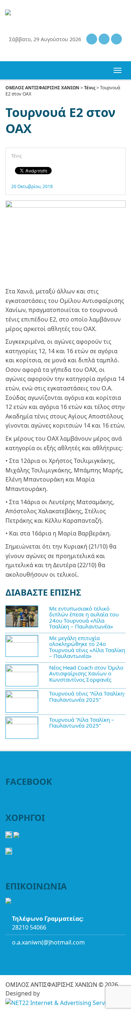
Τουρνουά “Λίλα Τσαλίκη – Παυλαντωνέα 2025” (81, 722)
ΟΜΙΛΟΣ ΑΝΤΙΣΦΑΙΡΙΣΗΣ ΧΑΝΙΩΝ (42, 88)
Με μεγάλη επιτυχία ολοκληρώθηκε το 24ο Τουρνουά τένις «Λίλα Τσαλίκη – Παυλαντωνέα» (87, 647)
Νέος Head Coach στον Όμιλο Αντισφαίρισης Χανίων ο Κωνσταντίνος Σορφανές (86, 673)
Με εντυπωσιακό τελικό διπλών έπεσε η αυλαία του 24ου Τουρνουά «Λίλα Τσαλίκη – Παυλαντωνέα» (84, 617)
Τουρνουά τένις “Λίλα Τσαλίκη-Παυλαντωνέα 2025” (87, 696)
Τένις (89, 88)
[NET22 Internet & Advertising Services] (60, 1003)
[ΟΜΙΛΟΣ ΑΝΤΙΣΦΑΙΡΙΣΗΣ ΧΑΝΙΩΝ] (54, 13)
